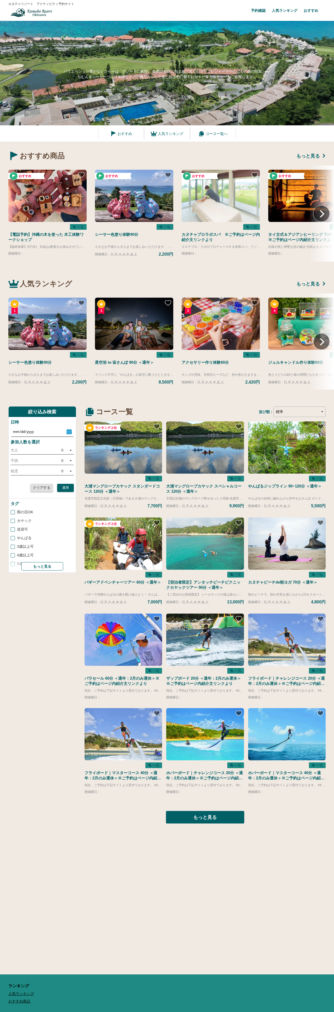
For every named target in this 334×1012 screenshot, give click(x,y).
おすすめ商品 (19, 1001)
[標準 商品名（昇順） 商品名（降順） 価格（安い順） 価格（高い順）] (299, 412)
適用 (65, 488)
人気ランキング (284, 10)
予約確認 (258, 10)
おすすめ (311, 10)
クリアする (41, 488)
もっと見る (308, 155)
